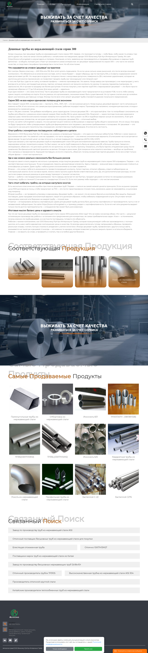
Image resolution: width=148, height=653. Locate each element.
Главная (5, 40)
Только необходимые (60, 649)
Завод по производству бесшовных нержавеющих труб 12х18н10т (47, 564)
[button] (136, 272)
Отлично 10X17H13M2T (96, 547)
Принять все (88, 649)
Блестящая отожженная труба (29, 547)
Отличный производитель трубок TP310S (34, 573)
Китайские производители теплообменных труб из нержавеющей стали (51, 590)
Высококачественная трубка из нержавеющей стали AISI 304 (101, 573)
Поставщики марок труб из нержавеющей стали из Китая (43, 556)
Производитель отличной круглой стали (34, 582)
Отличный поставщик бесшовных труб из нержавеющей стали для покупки (53, 539)
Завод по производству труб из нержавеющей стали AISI (42, 530)
